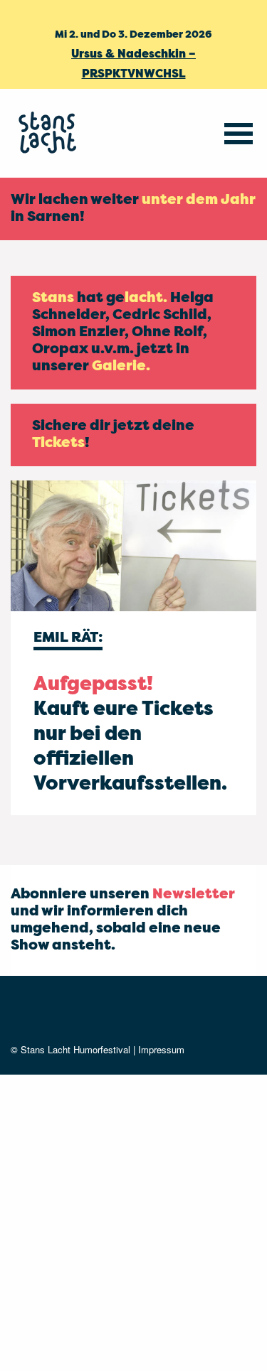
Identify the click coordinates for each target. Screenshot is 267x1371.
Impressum (161, 1049)
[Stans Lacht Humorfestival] (50, 133)
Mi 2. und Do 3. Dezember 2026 (133, 35)
